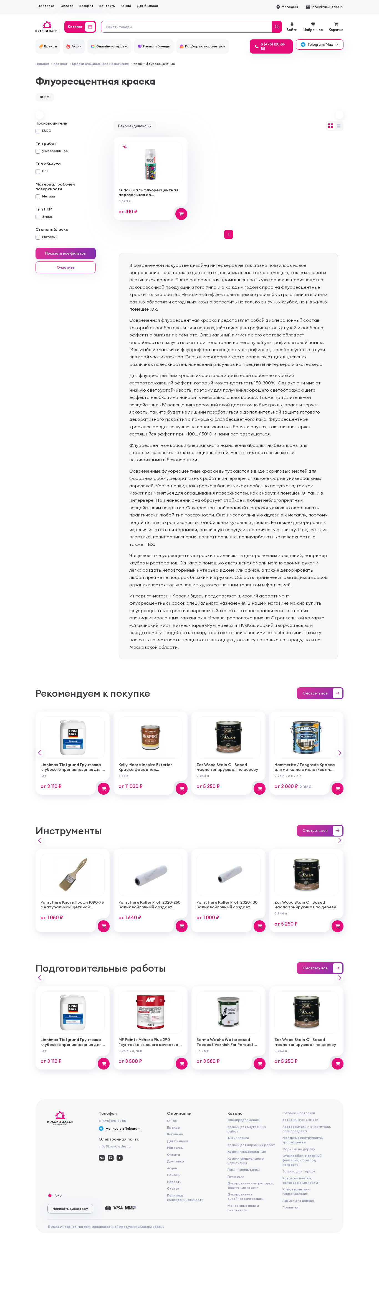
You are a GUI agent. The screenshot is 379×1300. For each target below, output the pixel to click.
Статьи (173, 1188)
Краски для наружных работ (251, 1145)
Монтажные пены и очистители (243, 1208)
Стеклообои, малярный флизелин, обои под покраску (302, 1160)
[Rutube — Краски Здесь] (110, 1158)
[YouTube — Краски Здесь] (119, 1158)
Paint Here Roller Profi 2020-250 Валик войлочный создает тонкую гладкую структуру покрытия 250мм (149, 909)
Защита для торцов (299, 1171)
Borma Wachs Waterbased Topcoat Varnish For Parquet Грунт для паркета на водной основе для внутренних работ (226, 1046)
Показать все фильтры (65, 253)
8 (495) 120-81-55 (112, 1121)
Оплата (67, 6)
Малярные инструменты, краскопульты (302, 1140)
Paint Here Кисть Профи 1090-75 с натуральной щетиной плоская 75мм (72, 907)
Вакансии (175, 1134)
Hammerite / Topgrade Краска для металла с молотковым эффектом (304, 769)
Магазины (175, 1148)
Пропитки (290, 1207)
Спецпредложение (243, 1120)
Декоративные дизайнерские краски (246, 1196)
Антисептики (238, 1138)
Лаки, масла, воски (244, 1170)
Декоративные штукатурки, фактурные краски (251, 1185)
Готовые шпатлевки (298, 1113)
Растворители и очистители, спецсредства (306, 1129)
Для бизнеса (147, 6)
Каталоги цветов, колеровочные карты (300, 1180)
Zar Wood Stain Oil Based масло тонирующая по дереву (227, 767)
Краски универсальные (247, 1152)
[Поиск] (277, 27)
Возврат (86, 6)
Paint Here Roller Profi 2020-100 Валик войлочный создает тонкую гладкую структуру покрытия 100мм (226, 909)
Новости (174, 1182)
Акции (172, 1168)
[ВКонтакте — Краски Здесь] (102, 1158)
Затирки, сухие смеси (300, 1120)
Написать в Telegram (123, 1129)
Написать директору (70, 1209)
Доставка (45, 6)
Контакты (107, 6)
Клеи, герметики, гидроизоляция (296, 1191)
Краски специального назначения (246, 1161)
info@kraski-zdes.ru (115, 1146)
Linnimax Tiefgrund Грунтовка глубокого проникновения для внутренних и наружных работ (72, 769)
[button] (39, 115)
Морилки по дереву (298, 1149)
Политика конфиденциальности (185, 1197)
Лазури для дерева (298, 1201)
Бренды (173, 1127)
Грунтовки (236, 1177)
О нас (126, 6)
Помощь (173, 1175)
